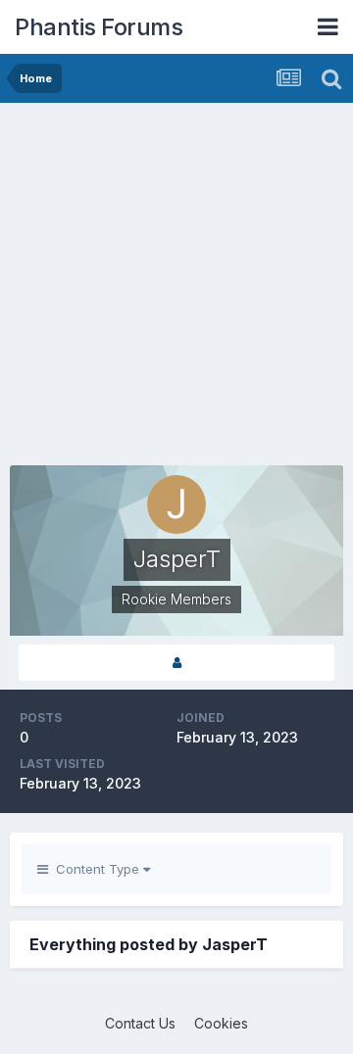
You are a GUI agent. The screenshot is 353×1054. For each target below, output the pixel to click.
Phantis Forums (98, 27)
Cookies (221, 1023)
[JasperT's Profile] (176, 663)
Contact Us (140, 1023)
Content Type (95, 869)
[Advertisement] (176, 289)
